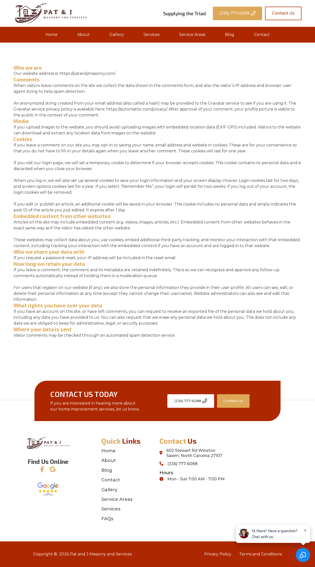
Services (151, 34)
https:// (66, 73)
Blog (229, 34)
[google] (53, 469)
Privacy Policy (217, 554)
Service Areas (192, 34)
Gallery (117, 34)
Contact (262, 34)
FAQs (107, 518)
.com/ (110, 73)
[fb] (42, 469)
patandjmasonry (89, 73)
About (83, 34)
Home (52, 34)
